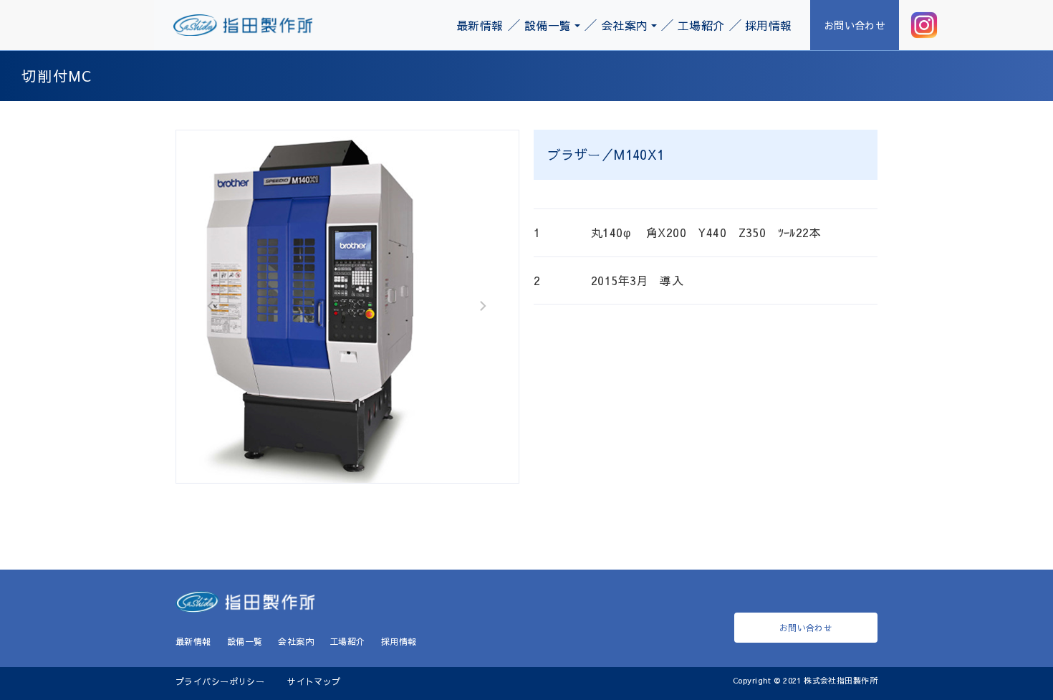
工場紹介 (701, 25)
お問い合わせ (855, 25)
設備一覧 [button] (548, 25)
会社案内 (296, 641)
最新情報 (480, 25)
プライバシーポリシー (220, 681)
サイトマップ (314, 681)
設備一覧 (245, 641)
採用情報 (768, 25)
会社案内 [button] (624, 25)
